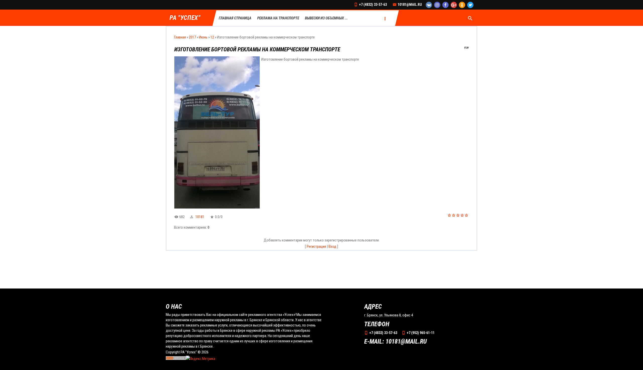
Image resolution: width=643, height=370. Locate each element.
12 (212, 37)
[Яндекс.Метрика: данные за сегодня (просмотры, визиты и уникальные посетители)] (200, 359)
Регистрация (316, 246)
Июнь (203, 37)
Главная (180, 37)
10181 (199, 217)
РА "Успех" (185, 18)
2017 (192, 37)
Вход (332, 246)
